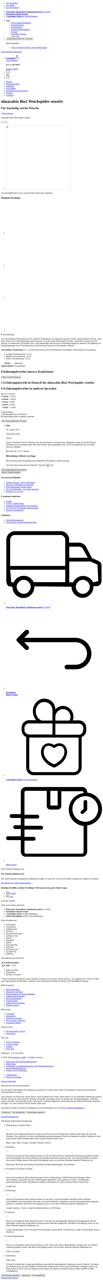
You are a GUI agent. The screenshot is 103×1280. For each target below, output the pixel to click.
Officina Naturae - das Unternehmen (20, 482)
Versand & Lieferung (14, 992)
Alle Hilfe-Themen (18, 34)
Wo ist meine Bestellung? (21, 23)
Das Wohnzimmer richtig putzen (19, 487)
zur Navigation (12, 3)
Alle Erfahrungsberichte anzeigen (14, 421)
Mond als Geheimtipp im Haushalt (19, 485)
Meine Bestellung (13, 989)
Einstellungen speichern (10, 1275)
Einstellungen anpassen (35, 1112)
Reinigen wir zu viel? (14, 491)
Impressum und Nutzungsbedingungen (21, 1062)
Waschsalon (10, 1033)
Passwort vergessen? (14, 1018)
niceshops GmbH (19, 1057)
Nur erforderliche (19, 1112)
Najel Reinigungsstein (14, 520)
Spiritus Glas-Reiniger (15, 510)
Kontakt (14, 32)
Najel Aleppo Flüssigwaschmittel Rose (21, 522)
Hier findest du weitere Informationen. (16, 883)
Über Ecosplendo (13, 1042)
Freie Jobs (10, 1049)
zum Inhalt (10, 5)
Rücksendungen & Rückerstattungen (20, 994)
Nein (47, 465)
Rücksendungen (17, 25)
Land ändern (18, 1053)
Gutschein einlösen (13, 1023)
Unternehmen (11, 1075)
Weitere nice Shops (13, 1077)
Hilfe (8, 20)
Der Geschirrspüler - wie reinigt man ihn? (22, 489)
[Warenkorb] (54, 76)
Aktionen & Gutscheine (15, 1003)
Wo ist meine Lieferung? (15, 1020)
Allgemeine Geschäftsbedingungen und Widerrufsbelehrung (30, 1066)
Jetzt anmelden (12, 60)
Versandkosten (17, 27)
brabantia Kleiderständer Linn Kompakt (22, 506)
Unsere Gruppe (12, 1044)
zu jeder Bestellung (22, 16)
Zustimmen (6, 1112)
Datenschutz (11, 1064)
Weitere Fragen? (12, 1005)
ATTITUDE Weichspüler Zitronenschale (22, 508)
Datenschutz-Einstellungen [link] (16, 1071)
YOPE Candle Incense (15, 503)
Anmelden (10, 1014)
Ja (40, 465)
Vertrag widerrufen (8, 1081)
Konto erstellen (12, 69)
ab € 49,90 (28, 12)
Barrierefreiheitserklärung (16, 1068)
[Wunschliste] (8, 73)
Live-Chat (15, 36)
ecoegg (9, 501)
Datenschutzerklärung (75, 1108)
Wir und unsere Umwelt (15, 1031)
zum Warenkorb (12, 7)
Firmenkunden (12, 1001)
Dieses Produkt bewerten (11, 377)
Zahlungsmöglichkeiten (20, 29)
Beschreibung (8, 334)
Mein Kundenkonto (14, 998)
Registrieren (11, 1016)
